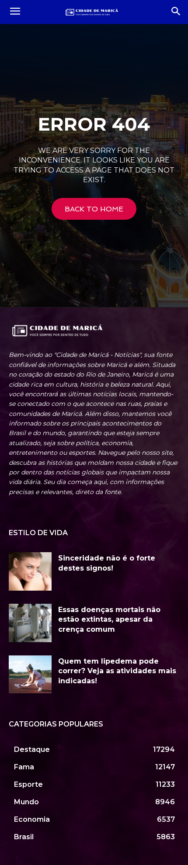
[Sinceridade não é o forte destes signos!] (30, 571)
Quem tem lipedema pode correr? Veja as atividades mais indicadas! (117, 671)
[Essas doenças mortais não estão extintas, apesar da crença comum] (30, 623)
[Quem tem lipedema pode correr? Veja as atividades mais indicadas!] (30, 674)
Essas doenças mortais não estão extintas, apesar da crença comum (109, 619)
